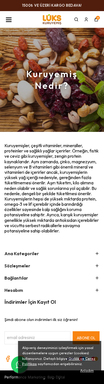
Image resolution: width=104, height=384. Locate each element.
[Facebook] (7, 358)
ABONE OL (86, 337)
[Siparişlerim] (86, 19)
